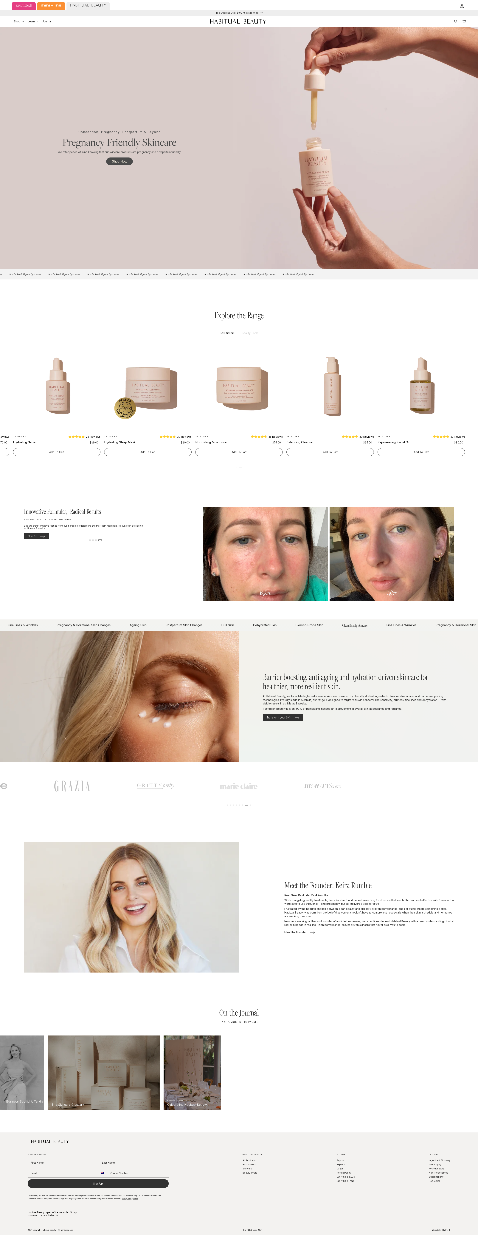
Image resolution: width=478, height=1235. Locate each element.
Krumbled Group (50, 1215)
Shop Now (119, 161)
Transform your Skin (279, 717)
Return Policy (344, 1172)
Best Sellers (249, 1164)
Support (341, 1160)
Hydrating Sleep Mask (211, 442)
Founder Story (436, 1168)
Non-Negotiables (438, 1172)
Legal (340, 1168)
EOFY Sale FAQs (345, 1181)
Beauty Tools (250, 1172)
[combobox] (103, 1173)
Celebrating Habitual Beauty (196, 1104)
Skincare (247, 1168)
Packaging (434, 1181)
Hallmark (446, 1230)
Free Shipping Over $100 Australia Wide (237, 12)
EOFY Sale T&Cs (346, 1176)
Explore (341, 1164)
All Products (249, 1160)
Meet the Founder (295, 932)
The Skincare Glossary (76, 1104)
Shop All (32, 536)
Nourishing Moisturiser (302, 442)
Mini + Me (33, 1215)
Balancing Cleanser (391, 442)
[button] (19, 21)
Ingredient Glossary (439, 1160)
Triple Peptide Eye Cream (31, 442)
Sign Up (98, 1183)
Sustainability (436, 1176)
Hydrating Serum (116, 442)
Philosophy (435, 1164)
